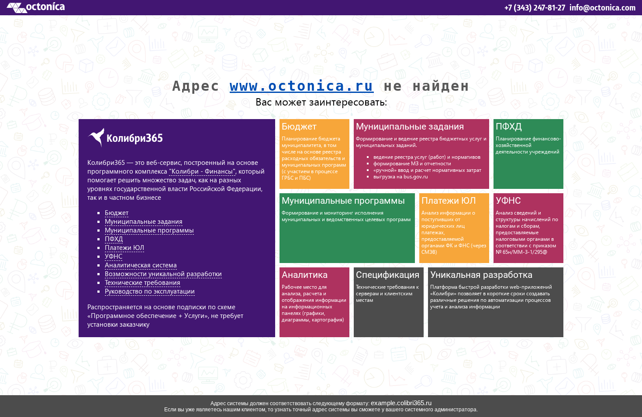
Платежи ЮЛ (124, 247)
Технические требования (142, 282)
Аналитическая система (141, 264)
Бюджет (116, 212)
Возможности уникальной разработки (163, 273)
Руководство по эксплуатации (150, 291)
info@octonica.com (602, 7)
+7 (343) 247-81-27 (534, 7)
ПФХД (114, 238)
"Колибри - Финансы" (202, 171)
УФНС (113, 256)
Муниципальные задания (144, 221)
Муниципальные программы (149, 230)
